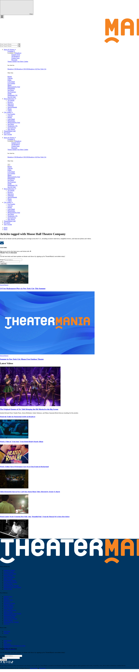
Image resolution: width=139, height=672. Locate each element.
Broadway (18, 53)
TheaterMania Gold (10, 131)
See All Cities (12, 97)
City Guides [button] (7, 112)
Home (5, 227)
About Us (7, 647)
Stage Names (8, 640)
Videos (10, 110)
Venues (10, 61)
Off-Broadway (18, 69)
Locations (11, 51)
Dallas (9, 80)
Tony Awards (8, 134)
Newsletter (7, 133)
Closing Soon (15, 58)
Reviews (10, 102)
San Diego (11, 90)
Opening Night (8, 600)
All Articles (11, 100)
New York (7, 631)
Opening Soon (15, 54)
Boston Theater (8, 575)
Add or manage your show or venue (14, 645)
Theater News (8, 596)
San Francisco (12, 92)
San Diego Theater (9, 617)
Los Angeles (11, 83)
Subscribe (3, 263)
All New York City (40, 69)
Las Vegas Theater (9, 577)
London (6, 633)
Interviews (11, 104)
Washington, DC (13, 95)
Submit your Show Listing (20, 61)
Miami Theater (8, 579)
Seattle (10, 93)
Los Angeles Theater (10, 573)
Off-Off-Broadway (29, 69)
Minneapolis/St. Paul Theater (12, 587)
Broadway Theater (9, 570)
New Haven (11, 129)
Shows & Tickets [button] (9, 49)
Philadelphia (11, 88)
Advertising (7, 644)
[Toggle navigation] (2, 16)
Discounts (14, 60)
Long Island (11, 81)
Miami (9, 85)
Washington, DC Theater (11, 585)
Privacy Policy (34, 668)
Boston (10, 76)
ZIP (1, 261)
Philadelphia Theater (10, 580)
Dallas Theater (8, 608)
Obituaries (11, 105)
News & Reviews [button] (9, 98)
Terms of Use (42, 668)
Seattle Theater (8, 584)
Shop (5, 642)
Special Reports (12, 107)
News (5, 229)
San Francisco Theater (10, 582)
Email (2, 260)
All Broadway (15, 56)
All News (7, 624)
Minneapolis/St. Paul (14, 87)
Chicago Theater (9, 572)
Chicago (10, 78)
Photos (10, 109)
